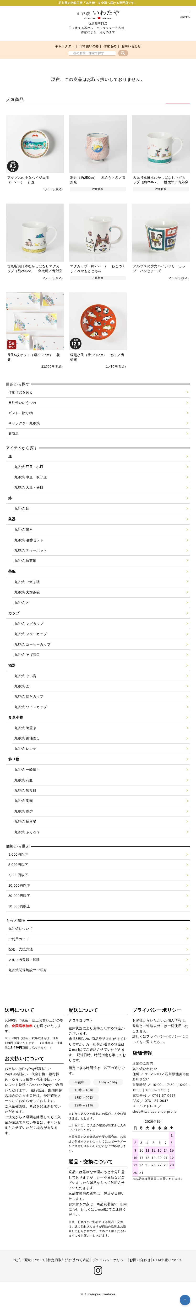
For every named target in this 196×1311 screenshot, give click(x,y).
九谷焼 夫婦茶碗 (27, 592)
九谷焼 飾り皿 (25, 790)
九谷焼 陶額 (23, 801)
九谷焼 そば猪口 (27, 655)
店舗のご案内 (142, 1063)
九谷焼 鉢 (22, 509)
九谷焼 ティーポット (30, 550)
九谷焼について (20, 929)
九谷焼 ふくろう (27, 832)
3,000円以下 (18, 854)
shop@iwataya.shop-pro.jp (154, 1111)
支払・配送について (29, 1260)
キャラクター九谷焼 (24, 423)
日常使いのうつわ (22, 403)
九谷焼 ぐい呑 (25, 676)
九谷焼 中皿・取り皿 (30, 477)
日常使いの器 (89, 46)
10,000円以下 (19, 885)
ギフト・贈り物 (20, 413)
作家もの (110, 46)
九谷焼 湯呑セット (29, 540)
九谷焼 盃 (22, 686)
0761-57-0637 (164, 1095)
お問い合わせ (131, 46)
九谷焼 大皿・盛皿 (29, 487)
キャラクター (65, 46)
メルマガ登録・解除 (24, 960)
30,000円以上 (19, 906)
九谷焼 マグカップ (29, 624)
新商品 (13, 434)
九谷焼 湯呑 (23, 530)
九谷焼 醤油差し (27, 738)
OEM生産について (167, 1260)
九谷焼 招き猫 (25, 821)
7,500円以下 (18, 875)
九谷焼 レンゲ (25, 749)
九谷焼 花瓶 (23, 780)
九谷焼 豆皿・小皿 (29, 467)
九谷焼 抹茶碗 (25, 561)
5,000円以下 (18, 865)
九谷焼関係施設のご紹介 (27, 970)
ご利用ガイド (18, 939)
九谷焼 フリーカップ (30, 634)
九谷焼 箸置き (25, 728)
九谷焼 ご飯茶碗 (27, 582)
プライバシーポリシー (163, 1036)
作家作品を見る (20, 392)
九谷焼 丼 (22, 603)
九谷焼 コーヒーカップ (32, 644)
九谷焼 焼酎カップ (29, 696)
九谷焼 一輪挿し (27, 770)
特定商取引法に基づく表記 (69, 1260)
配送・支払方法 (20, 949)
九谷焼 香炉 (23, 811)
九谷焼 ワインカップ (30, 707)
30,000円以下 (19, 896)
